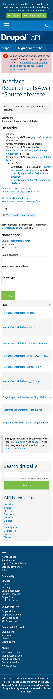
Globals (8, 520)
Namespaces (10, 527)
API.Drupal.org (9, 621)
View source (7, 244)
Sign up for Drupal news (14, 563)
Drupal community (15, 448)
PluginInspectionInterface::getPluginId (22, 409)
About (5, 648)
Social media (8, 560)
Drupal (7, 688)
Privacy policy (8, 665)
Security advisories (11, 566)
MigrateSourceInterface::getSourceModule (25, 343)
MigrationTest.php (30, 48)
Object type (8, 277)
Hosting (5, 587)
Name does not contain (14, 266)
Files (6, 524)
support (36, 442)
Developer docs (9, 618)
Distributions (8, 641)
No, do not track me (34, 15)
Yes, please (14, 15)
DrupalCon (7, 597)
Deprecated (10, 530)
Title (27, 305)
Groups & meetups (11, 594)
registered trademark (27, 688)
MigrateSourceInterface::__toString (21, 381)
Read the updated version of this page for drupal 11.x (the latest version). (29, 65)
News (4, 552)
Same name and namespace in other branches (24, 108)
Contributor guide (10, 590)
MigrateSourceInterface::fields (18, 312)
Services (8, 534)
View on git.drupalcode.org (20, 215)
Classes (8, 511)
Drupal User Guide (11, 614)
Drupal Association (11, 655)
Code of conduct (10, 600)
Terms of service (10, 662)
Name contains (9, 255)
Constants (9, 517)
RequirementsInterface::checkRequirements (25, 422)
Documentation (10, 606)
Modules (6, 635)
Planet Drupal (8, 557)
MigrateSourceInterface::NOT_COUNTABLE (25, 355)
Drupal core (7, 631)
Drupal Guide (8, 611)
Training (5, 584)
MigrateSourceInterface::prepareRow (22, 366)
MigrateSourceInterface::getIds (19, 327)
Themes (5, 638)
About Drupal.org (10, 659)
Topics (7, 507)
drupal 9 (7, 48)
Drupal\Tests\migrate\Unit (15, 240)
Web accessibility (10, 652)
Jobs (4, 570)
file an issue (18, 442)
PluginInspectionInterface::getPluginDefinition (27, 397)
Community (7, 576)
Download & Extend (12, 627)
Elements (9, 537)
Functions (9, 514)
